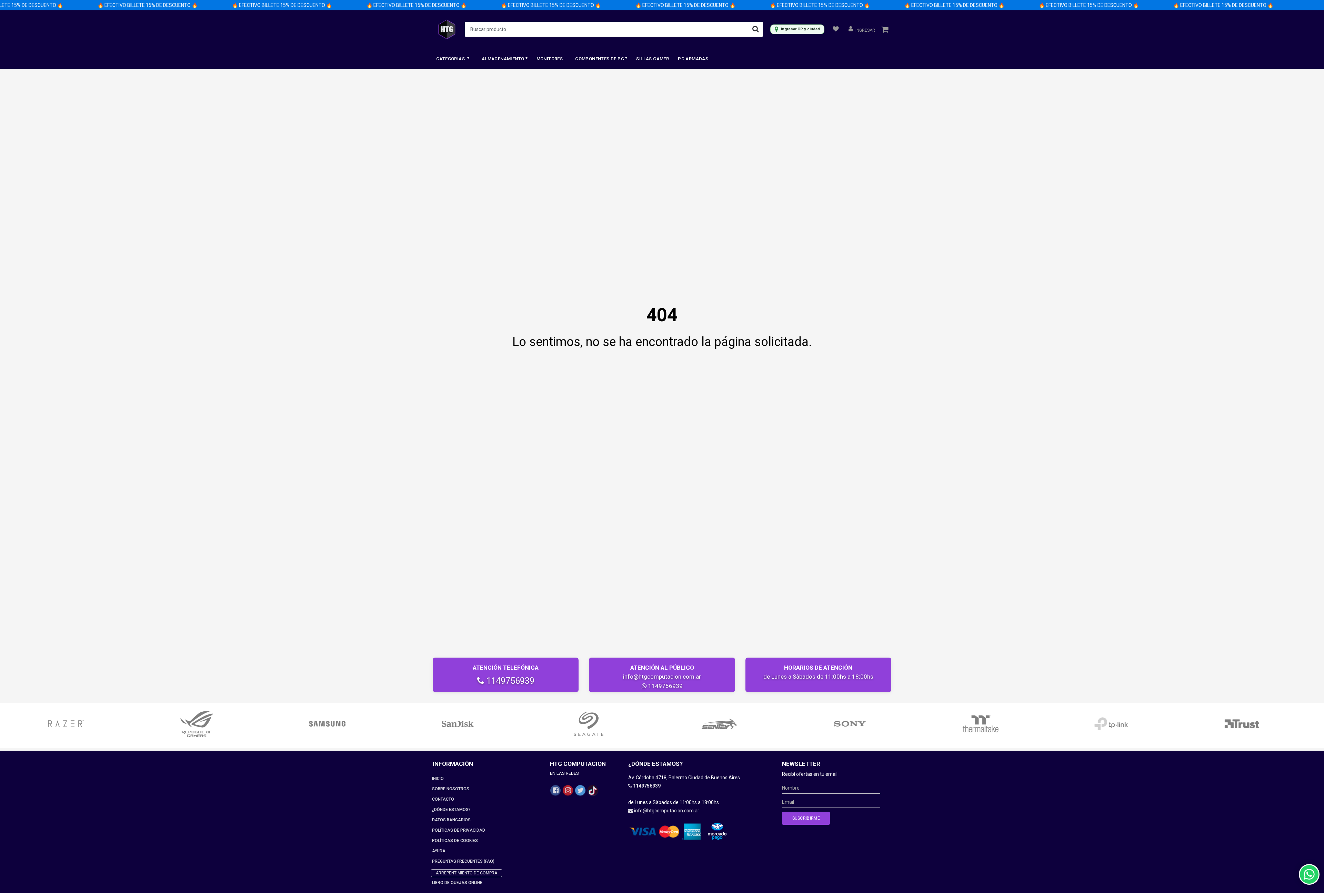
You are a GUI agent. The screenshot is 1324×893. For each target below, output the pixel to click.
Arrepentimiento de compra (466, 873)
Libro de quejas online (457, 882)
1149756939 (509, 681)
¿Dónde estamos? (451, 809)
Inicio (438, 778)
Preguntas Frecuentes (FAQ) (463, 861)
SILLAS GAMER (652, 58)
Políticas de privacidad (458, 830)
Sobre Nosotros (450, 789)
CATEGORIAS (451, 58)
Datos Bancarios (451, 820)
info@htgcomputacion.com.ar (662, 676)
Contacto (443, 799)
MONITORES (549, 58)
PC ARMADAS (693, 58)
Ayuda (438, 851)
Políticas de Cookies (455, 840)
